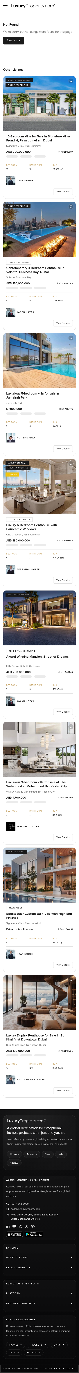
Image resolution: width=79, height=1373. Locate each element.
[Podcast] (33, 1226)
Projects (32, 1154)
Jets (61, 1154)
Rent (59, 1369)
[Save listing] (70, 80)
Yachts (14, 1162)
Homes (14, 1154)
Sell (68, 1369)
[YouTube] (14, 1226)
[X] (26, 1226)
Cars (48, 1154)
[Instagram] (20, 1226)
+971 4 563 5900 (19, 1203)
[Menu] (5, 5)
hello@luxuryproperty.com (25, 1209)
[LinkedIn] (8, 1226)
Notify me (13, 40)
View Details (63, 191)
